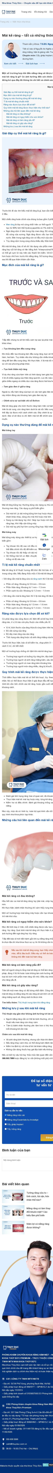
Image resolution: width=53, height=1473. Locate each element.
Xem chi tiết (10, 63)
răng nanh (37, 579)
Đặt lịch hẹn (32, 63)
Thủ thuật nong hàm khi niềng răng (33, 1002)
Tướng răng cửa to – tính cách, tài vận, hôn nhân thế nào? (37, 1196)
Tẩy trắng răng (14, 1129)
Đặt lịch (44, 539)
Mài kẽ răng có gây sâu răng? (19, 123)
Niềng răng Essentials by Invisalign (22, 1120)
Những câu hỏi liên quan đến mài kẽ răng (22, 111)
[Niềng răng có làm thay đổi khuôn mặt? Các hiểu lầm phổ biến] (13, 1212)
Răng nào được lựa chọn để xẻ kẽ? (19, 104)
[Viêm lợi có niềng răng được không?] (13, 1227)
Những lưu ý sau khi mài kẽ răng (18, 126)
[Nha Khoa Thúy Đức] (9, 12)
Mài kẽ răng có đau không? (18, 114)
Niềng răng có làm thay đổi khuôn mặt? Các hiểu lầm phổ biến (38, 1212)
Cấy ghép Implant (15, 1124)
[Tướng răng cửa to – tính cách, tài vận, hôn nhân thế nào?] (13, 1196)
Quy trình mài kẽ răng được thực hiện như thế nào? (27, 108)
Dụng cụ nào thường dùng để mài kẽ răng (22, 98)
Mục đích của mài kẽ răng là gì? (18, 95)
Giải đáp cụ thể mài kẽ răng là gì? (19, 92)
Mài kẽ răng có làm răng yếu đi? (20, 120)
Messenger (44, 549)
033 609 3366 (12, 1439)
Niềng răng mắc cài (16, 1115)
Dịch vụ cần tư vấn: (14, 1110)
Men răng (10, 224)
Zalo (44, 558)
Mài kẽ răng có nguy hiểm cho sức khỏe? (24, 117)
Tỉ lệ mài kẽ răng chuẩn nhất (16, 101)
